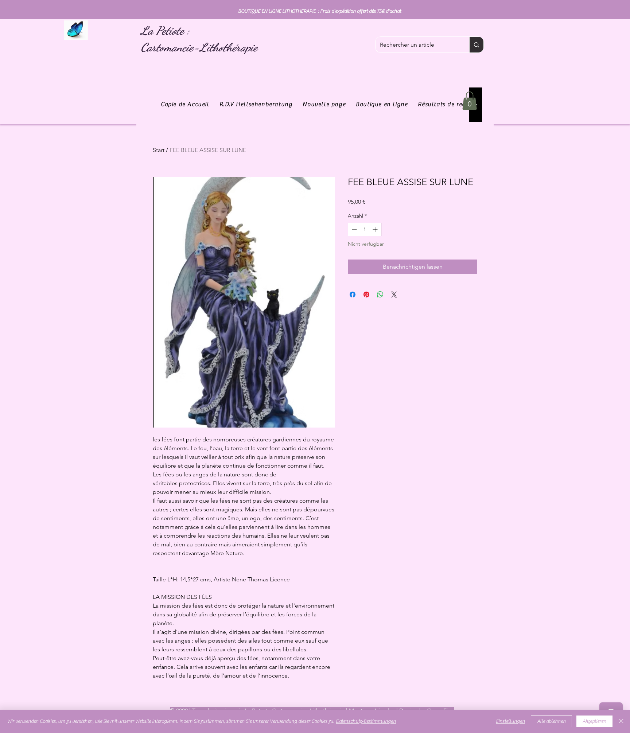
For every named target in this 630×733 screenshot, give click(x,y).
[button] (469, 100)
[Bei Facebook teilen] (352, 294)
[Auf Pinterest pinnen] (366, 294)
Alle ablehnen (551, 721)
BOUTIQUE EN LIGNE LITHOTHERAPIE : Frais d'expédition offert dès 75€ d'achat (319, 11)
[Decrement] (353, 229)
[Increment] (375, 229)
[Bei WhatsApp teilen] (380, 294)
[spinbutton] (364, 229)
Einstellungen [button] (510, 721)
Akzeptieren (594, 721)
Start (158, 150)
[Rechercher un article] (476, 44)
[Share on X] (394, 294)
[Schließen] (621, 721)
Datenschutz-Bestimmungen (366, 721)
